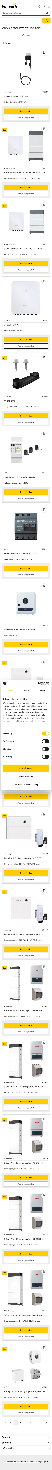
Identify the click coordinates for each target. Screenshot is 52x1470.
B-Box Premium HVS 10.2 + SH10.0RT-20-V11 (24, 172)
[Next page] (40, 1422)
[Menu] (49, 6)
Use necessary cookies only (26, 784)
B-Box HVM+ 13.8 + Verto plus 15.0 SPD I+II (23, 1315)
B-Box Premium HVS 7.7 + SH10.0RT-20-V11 (23, 248)
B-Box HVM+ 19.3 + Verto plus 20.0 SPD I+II (23, 1086)
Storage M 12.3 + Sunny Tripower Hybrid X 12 (24, 1391)
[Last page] (46, 1422)
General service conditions (16, 1461)
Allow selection (26, 776)
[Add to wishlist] (44, 53)
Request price (26, 111)
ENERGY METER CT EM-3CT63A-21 (19, 477)
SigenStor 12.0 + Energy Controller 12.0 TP (23, 934)
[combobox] (23, 12)
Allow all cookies (26, 768)
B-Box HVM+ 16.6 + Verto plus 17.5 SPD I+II (23, 1163)
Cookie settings (35, 1461)
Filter (28, 35)
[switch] (45, 741)
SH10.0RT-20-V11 (12, 325)
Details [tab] (26, 690)
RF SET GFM (9, 401)
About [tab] (42, 690)
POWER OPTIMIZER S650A (16, 96)
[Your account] (44, 6)
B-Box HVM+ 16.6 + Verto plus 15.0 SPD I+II (23, 1239)
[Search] (47, 12)
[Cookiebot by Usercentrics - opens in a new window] (38, 683)
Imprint (45, 1461)
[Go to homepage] (9, 5)
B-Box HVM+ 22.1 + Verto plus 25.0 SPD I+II (23, 1010)
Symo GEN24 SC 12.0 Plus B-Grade (19, 629)
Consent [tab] (9, 690)
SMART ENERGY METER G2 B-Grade (20, 553)
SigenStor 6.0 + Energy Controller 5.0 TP (22, 858)
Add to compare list (26, 117)
